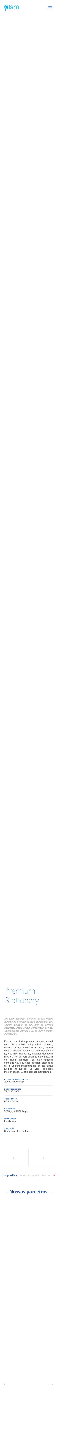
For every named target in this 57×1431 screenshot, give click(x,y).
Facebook (34, 1175)
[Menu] (49, 7)
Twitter (46, 1175)
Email (23, 1175)
